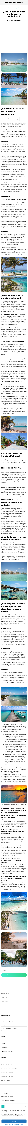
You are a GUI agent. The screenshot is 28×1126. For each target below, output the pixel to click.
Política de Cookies (9, 1124)
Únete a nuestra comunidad (8, 1100)
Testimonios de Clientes (7, 1096)
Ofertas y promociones (7, 1051)
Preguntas (17, 8)
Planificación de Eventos (7, 1076)
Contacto (3, 1005)
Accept (14, 1121)
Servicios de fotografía (6, 1064)
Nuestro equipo (5, 997)
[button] (26, 1106)
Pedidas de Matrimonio (7, 1072)
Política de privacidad (18, 1124)
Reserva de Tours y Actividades (9, 1068)
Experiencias (4, 1047)
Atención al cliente (5, 1080)
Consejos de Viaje (5, 1025)
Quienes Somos (5, 993)
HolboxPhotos (14, 2)
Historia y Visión (5, 1001)
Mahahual (10, 8)
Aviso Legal (4, 1009)
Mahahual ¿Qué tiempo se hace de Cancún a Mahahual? (12, 975)
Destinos (3, 1043)
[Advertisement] (14, 38)
